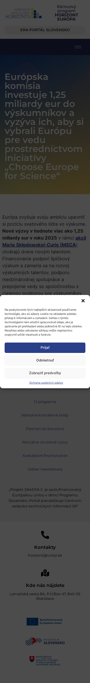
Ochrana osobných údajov (46, 382)
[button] (83, 300)
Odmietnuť (45, 360)
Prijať (45, 347)
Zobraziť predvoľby (45, 373)
